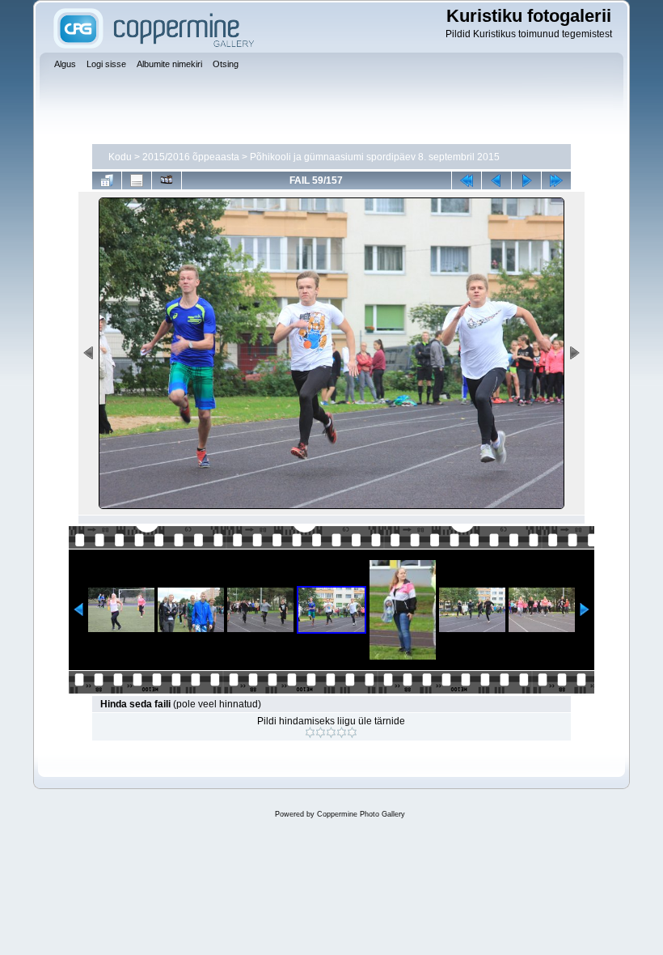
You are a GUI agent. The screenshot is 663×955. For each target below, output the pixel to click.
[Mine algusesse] (466, 180)
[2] (320, 732)
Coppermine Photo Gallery (361, 814)
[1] (310, 732)
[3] (331, 732)
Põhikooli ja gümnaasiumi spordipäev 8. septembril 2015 (375, 157)
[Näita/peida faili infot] (136, 180)
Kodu (120, 157)
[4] (341, 732)
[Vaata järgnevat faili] (526, 180)
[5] (352, 732)
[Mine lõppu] (556, 180)
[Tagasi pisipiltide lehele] (106, 180)
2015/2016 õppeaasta (190, 157)
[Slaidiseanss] (166, 180)
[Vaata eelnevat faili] (496, 180)
